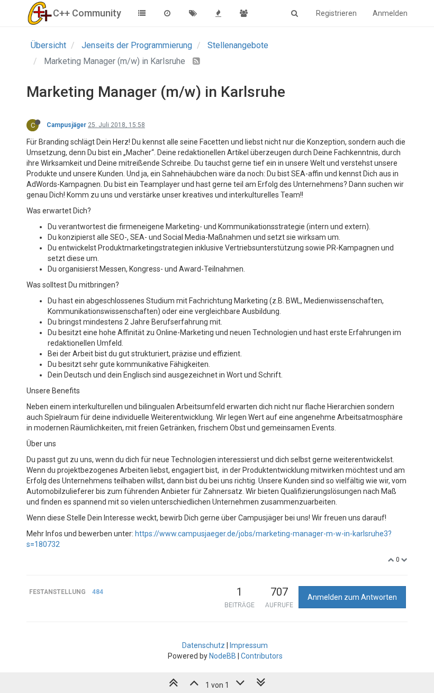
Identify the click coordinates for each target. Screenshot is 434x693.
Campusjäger (66, 125)
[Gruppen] (243, 13)
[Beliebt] (218, 13)
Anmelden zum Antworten (352, 597)
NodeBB (222, 656)
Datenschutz (203, 645)
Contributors (262, 656)
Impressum (249, 645)
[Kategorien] (142, 13)
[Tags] (192, 13)
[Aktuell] (167, 13)
